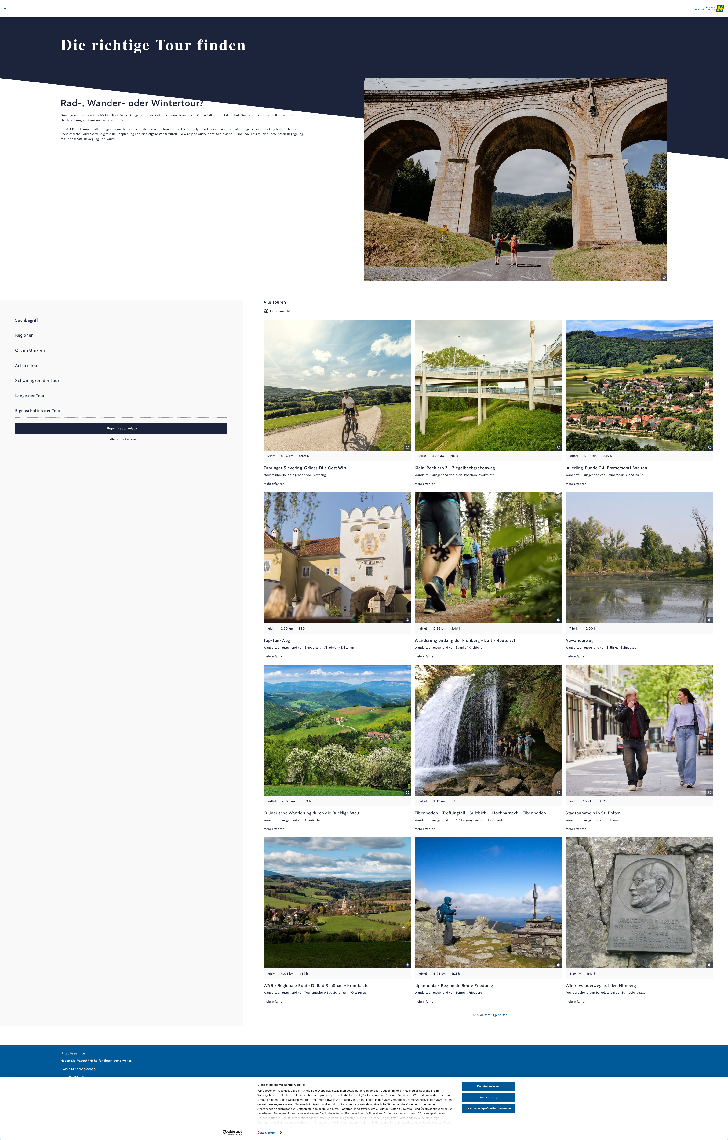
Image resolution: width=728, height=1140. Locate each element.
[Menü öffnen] (5, 8)
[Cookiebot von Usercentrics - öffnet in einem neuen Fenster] (232, 1132)
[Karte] (15, 8)
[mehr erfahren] (337, 403)
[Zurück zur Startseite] (709, 8)
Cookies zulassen (488, 1086)
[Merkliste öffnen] (21, 8)
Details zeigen (266, 1132)
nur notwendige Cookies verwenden (488, 1108)
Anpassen (486, 1097)
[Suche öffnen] (26, 8)
